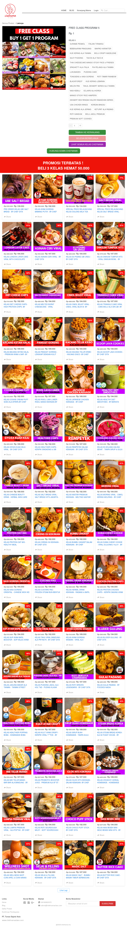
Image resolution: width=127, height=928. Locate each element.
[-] (24, 902)
